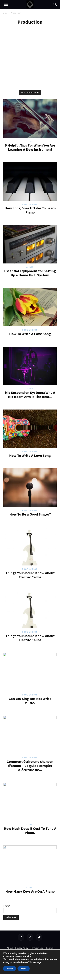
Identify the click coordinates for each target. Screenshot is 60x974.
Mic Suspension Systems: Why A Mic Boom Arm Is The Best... (30, 394)
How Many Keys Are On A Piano (30, 891)
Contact (49, 948)
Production (30, 204)
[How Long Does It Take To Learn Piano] (30, 181)
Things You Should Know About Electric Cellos (30, 575)
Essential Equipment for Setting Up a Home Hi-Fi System (30, 273)
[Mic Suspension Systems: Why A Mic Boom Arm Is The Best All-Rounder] (30, 366)
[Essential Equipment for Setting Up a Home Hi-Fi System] (30, 244)
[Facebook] (21, 937)
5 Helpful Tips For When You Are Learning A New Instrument (30, 147)
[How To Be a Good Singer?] (30, 487)
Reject (23, 968)
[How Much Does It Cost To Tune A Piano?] (30, 802)
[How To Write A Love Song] (30, 307)
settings (37, 962)
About (10, 948)
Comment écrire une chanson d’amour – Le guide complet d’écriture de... (30, 765)
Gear (30, 141)
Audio (30, 267)
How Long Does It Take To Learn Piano (30, 210)
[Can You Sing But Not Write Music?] (30, 672)
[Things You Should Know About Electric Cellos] (30, 546)
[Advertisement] (30, 68)
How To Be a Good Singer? (30, 514)
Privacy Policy (21, 948)
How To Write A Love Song (30, 333)
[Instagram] (30, 937)
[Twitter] (39, 937)
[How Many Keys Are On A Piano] (30, 864)
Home (5, 13)
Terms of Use (37, 948)
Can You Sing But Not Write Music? (30, 700)
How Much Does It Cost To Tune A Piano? (30, 830)
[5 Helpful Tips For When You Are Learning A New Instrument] (30, 118)
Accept (9, 968)
